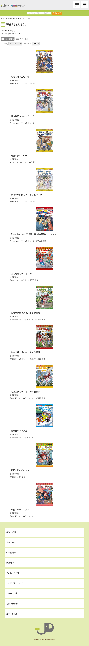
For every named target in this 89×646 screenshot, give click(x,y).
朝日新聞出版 (14, 80)
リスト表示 (24, 39)
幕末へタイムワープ (20, 77)
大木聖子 (31, 280)
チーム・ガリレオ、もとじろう (21, 83)
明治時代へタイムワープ (22, 116)
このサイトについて (14, 583)
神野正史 (39, 241)
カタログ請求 (11, 593)
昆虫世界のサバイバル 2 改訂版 (25, 352)
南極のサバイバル (19, 431)
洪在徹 (12, 280)
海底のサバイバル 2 (20, 509)
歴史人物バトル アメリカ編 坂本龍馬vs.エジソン (33, 234)
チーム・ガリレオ (16, 241)
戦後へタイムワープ (20, 155)
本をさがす (57, 13)
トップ (3, 18)
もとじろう (28, 241)
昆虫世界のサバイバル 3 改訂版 (25, 391)
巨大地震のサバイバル (21, 273)
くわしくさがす (12, 573)
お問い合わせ (11, 604)
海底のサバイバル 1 (20, 470)
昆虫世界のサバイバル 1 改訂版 (25, 313)
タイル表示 (9, 39)
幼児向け (10, 563)
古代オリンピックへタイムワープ (26, 195)
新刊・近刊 (11, 532)
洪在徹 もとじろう (16, 477)
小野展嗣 (38, 319)
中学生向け (11, 553)
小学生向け (11, 543)
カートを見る (11, 614)
